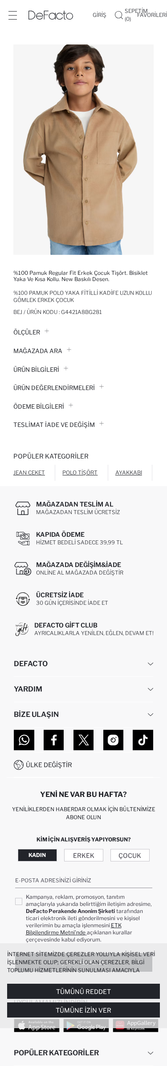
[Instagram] (113, 740)
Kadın (37, 855)
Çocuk (129, 855)
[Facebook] (54, 740)
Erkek (83, 855)
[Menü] (12, 15)
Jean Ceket (29, 472)
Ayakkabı (128, 472)
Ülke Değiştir (49, 764)
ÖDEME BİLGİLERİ (38, 406)
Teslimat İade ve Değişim (54, 424)
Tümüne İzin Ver (83, 1010)
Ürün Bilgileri (36, 369)
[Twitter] (83, 740)
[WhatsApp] (24, 740)
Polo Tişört (80, 472)
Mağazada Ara (37, 350)
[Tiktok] (143, 740)
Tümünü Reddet (83, 991)
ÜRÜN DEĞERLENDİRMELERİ (54, 387)
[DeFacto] (51, 15)
